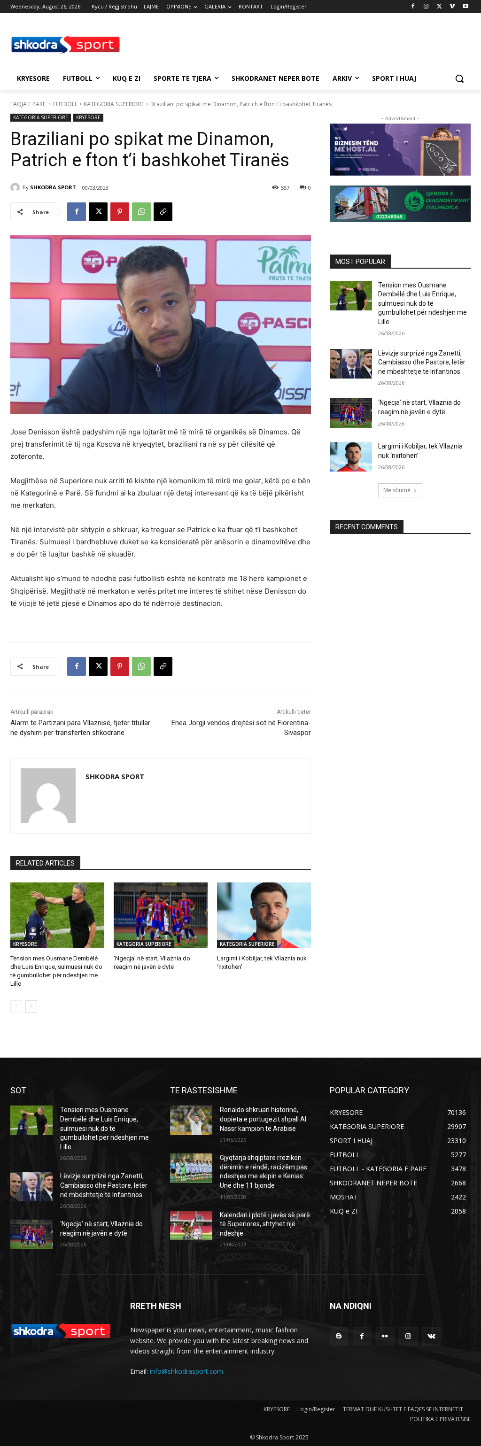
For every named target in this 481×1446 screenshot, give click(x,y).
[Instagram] (426, 6)
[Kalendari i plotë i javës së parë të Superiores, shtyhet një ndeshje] (191, 1225)
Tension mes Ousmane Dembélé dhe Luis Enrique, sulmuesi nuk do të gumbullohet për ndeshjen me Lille (422, 303)
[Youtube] (465, 6)
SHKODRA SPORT (53, 187)
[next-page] (31, 1006)
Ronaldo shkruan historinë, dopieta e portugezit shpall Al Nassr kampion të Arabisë (263, 1119)
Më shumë (397, 490)
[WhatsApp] (141, 211)
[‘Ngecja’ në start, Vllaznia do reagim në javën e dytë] (161, 915)
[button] (459, 78)
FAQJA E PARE (28, 104)
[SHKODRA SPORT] (16, 187)
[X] (439, 6)
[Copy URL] (163, 211)
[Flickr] (385, 1336)
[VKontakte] (431, 1336)
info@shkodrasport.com (186, 1371)
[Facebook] (413, 6)
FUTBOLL (65, 104)
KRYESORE (88, 117)
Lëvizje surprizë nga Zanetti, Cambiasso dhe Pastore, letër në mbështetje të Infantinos (421, 362)
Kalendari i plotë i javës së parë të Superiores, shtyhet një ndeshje (265, 1224)
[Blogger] (339, 1336)
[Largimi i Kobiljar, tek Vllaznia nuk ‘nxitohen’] (264, 915)
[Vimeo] (452, 6)
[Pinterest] (119, 211)
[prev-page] (16, 1006)
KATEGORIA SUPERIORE (114, 104)
